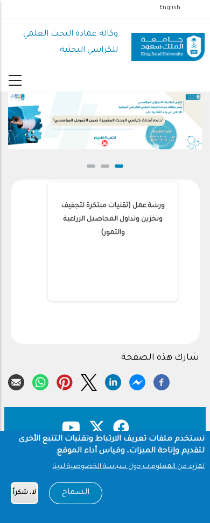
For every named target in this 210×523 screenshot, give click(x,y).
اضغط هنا (105, 144)
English (169, 8)
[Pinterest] (65, 380)
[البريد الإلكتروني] (16, 380)
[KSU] (168, 43)
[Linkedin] (113, 380)
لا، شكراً (24, 493)
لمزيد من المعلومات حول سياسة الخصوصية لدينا (128, 467)
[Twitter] (89, 380)
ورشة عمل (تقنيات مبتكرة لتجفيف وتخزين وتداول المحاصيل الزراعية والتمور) (113, 219)
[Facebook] (161, 380)
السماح (75, 492)
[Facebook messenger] (137, 380)
